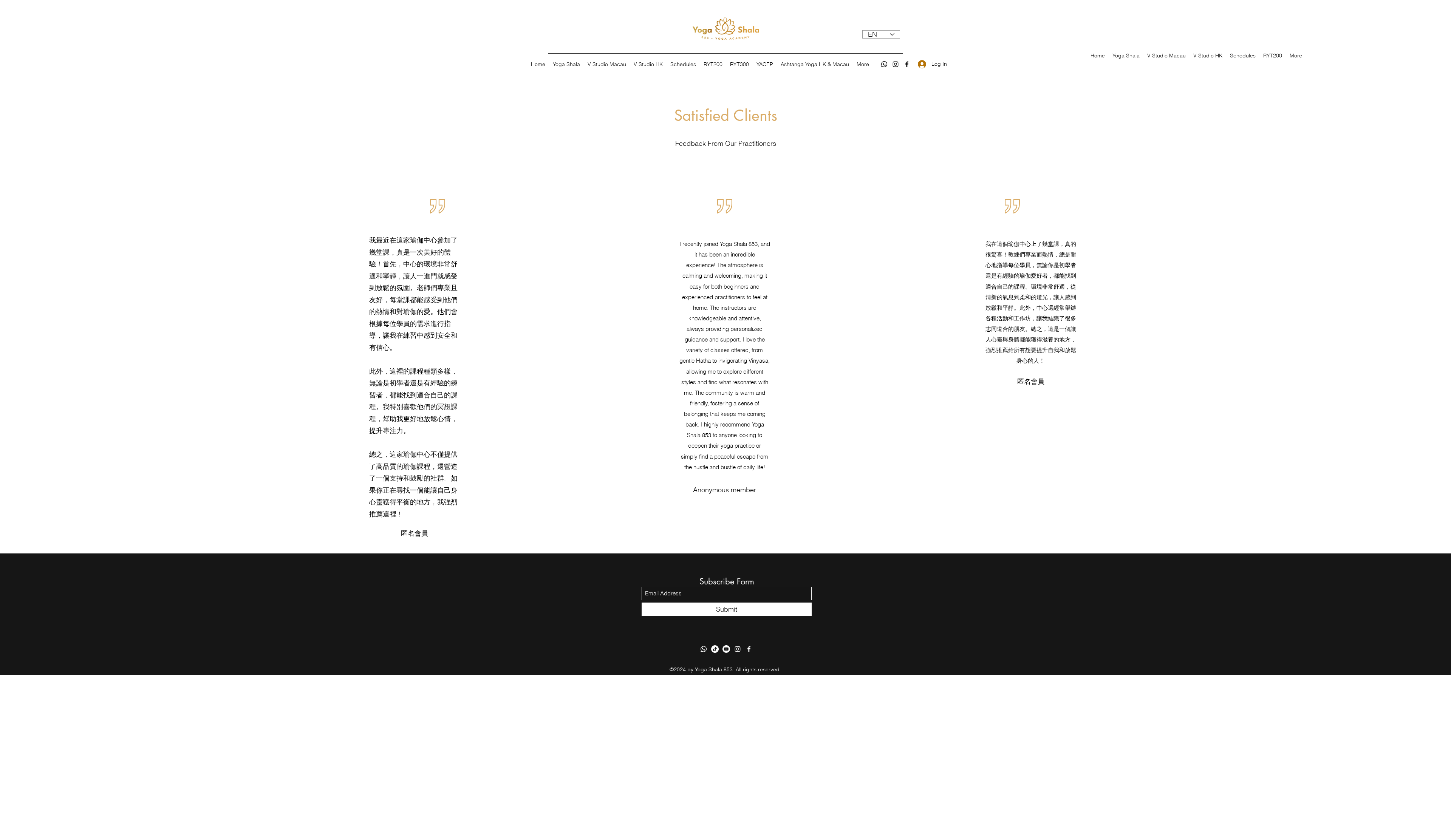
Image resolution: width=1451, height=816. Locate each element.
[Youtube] (726, 649)
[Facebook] (907, 64)
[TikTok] (715, 649)
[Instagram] (895, 64)
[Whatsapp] (884, 64)
